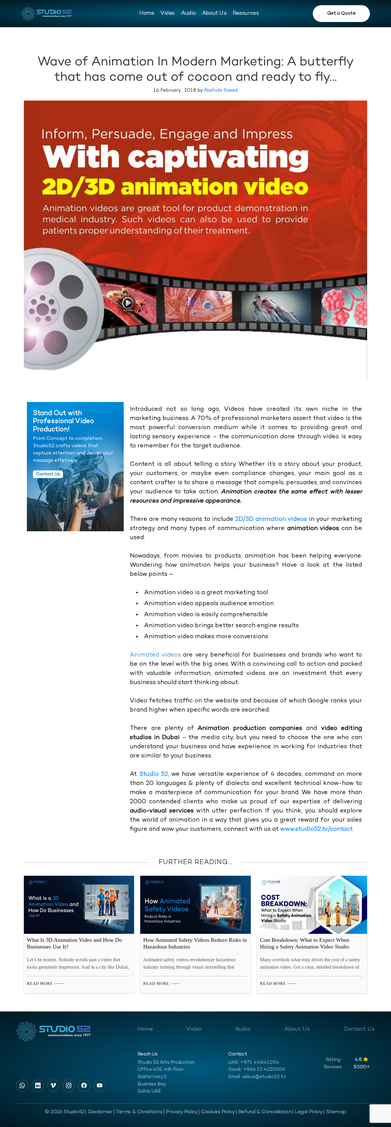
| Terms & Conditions (138, 1112)
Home (146, 13)
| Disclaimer (98, 1112)
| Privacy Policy (180, 1112)
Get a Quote (341, 13)
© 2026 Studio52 (64, 1112)
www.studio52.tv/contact (316, 829)
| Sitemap (334, 1112)
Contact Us (359, 1029)
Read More (40, 983)
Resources (246, 13)
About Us (214, 13)
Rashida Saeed (221, 90)
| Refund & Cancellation (263, 1112)
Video (167, 13)
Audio (188, 13)
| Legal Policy (307, 1112)
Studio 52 (153, 774)
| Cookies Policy (216, 1112)
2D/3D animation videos (271, 519)
